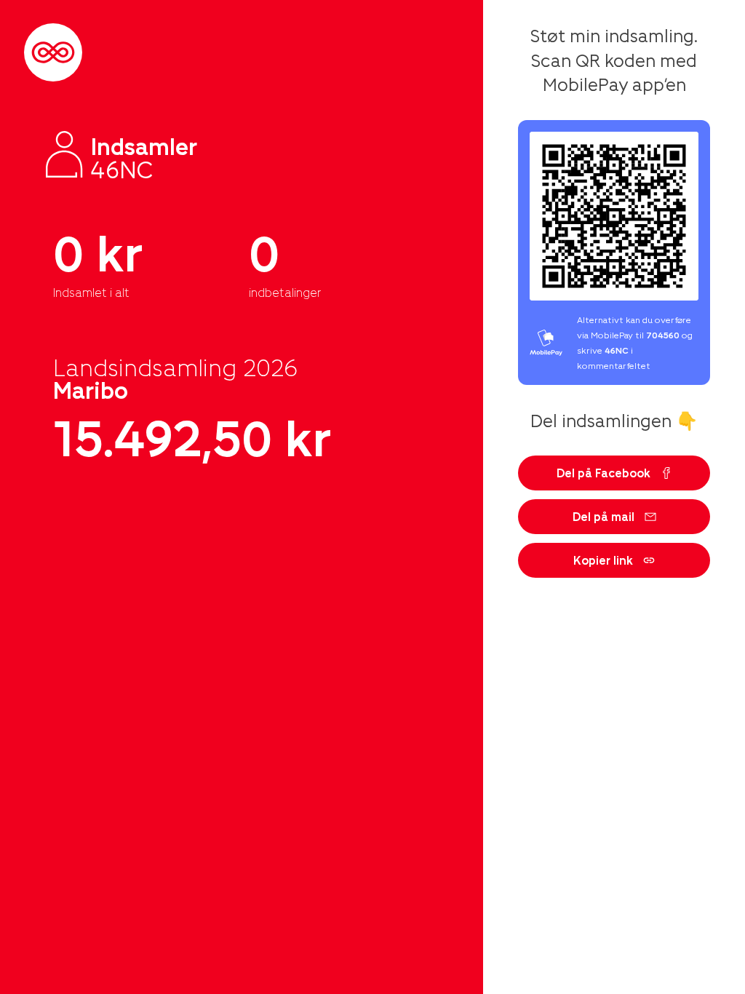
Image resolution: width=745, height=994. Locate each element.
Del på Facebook (603, 473)
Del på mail (603, 516)
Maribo (90, 389)
